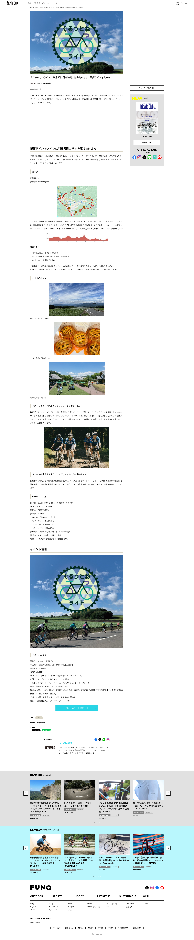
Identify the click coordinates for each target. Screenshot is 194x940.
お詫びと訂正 (137, 928)
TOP (31, 7)
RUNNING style (53, 907)
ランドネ (52, 904)
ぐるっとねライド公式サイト (76, 708)
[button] (25, 793)
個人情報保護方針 (123, 928)
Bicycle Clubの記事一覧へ (147, 88)
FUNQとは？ (57, 928)
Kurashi (37, 922)
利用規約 (110, 928)
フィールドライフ (112, 904)
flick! (108, 907)
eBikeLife (33, 910)
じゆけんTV (129, 907)
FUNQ (32, 904)
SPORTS (46, 815)
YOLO (32, 922)
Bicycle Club (38, 7)
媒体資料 (90, 928)
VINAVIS (89, 904)
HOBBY (79, 896)
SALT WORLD (130, 904)
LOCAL (146, 896)
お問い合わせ (69, 928)
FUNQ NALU (72, 907)
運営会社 (80, 928)
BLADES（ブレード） (93, 907)
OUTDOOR (36, 896)
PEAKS (70, 904)
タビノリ (71, 910)
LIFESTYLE (103, 896)
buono (147, 907)
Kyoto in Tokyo (53, 910)
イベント (39, 717)
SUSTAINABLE (127, 896)
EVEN (146, 904)
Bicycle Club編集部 (65, 743)
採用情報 (100, 928)
